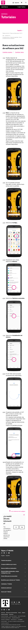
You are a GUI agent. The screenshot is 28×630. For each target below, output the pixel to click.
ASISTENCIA (4, 7)
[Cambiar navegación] (22, 7)
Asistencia (4, 14)
